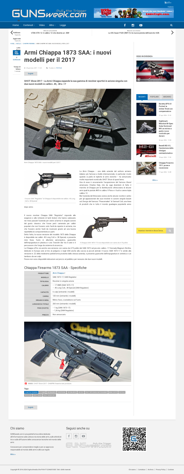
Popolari (154, 97)
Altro (51, 25)
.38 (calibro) (51, 392)
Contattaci (141, 469)
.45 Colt (81, 392)
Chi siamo (132, 469)
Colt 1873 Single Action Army (96, 392)
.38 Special (61, 392)
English (30, 73)
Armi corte (113, 392)
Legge (63, 25)
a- (16, 28)
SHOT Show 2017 (49, 395)
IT (168, 2)
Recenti (143, 97)
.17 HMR (42, 392)
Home (16, 25)
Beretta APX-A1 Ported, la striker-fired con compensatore (166, 107)
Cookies (171, 469)
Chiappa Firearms (31, 392)
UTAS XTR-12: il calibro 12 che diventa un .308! (50, 33)
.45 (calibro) (71, 392)
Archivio (167, 97)
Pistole (59, 68)
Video (42, 25)
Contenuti (28, 25)
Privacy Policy (160, 469)
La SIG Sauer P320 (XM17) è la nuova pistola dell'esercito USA (133, 33)
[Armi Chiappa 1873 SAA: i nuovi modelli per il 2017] (77, 124)
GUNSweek (16, 60)
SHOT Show (37, 395)
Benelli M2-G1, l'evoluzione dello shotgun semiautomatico (166, 149)
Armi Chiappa (59, 273)
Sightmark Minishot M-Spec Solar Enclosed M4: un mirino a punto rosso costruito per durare (166, 128)
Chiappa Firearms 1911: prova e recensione (166, 165)
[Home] (49, 12)
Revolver (28, 395)
